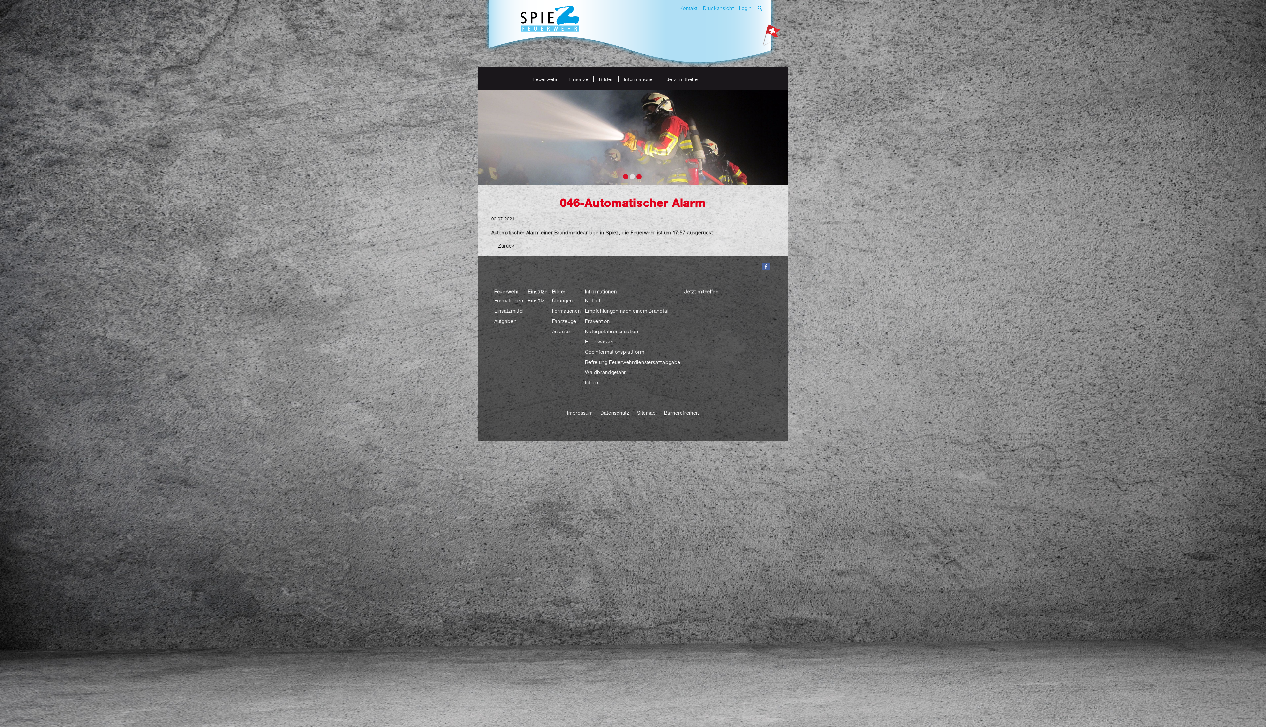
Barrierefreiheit (681, 413)
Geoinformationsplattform (614, 352)
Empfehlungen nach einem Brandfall (627, 311)
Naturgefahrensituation (611, 331)
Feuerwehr (545, 79)
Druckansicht (718, 8)
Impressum (579, 413)
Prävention (597, 321)
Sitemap (646, 413)
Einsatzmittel (509, 311)
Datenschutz (614, 413)
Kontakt (688, 8)
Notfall (592, 300)
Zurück (506, 246)
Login (745, 8)
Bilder (606, 79)
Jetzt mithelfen (684, 79)
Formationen (508, 300)
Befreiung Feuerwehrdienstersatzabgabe (632, 362)
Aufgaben (505, 321)
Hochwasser (599, 341)
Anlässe (561, 331)
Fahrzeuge (564, 321)
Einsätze (578, 79)
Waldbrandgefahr (605, 372)
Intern (591, 382)
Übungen (562, 300)
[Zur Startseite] (550, 19)
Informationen (640, 79)
